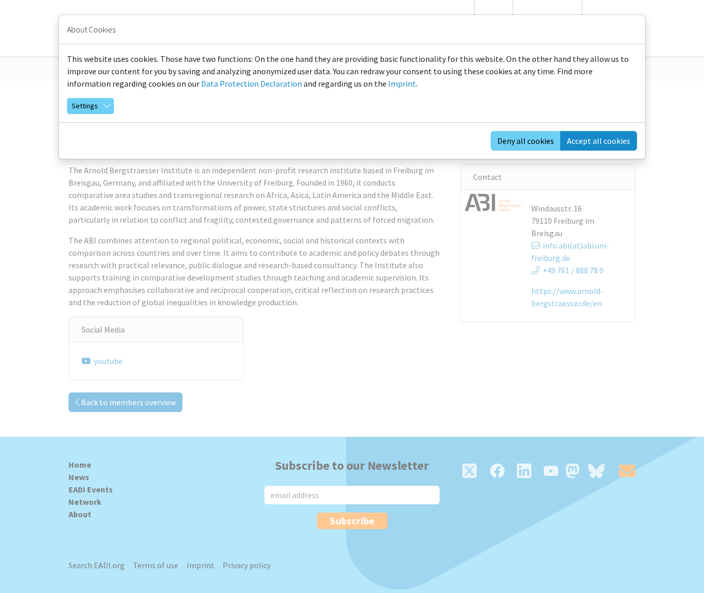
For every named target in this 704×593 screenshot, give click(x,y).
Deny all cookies (525, 141)
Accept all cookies (598, 141)
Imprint (402, 83)
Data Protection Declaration (251, 83)
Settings (85, 105)
